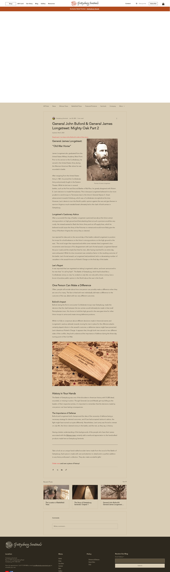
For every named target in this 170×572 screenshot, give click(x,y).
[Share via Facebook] (53, 470)
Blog (59, 568)
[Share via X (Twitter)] (57, 470)
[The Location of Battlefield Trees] (56, 492)
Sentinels (103, 106)
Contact (60, 566)
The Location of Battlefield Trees (55, 503)
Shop (59, 561)
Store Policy (92, 562)
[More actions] (117, 118)
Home (60, 558)
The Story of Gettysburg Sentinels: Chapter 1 (82, 503)
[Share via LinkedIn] (62, 470)
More (121, 106)
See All (125, 481)
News (54, 106)
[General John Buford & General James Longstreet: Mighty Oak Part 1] (114, 492)
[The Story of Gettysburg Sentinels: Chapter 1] (85, 492)
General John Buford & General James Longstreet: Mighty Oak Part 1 (112, 503)
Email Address (119, 556)
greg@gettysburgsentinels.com (42, 565)
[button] (163, 3)
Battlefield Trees (77, 106)
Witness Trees (63, 106)
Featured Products (91, 106)
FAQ (90, 564)
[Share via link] (66, 470)
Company (113, 106)
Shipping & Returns (94, 559)
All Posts (46, 106)
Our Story (61, 563)
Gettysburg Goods (93, 9)
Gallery (60, 571)
